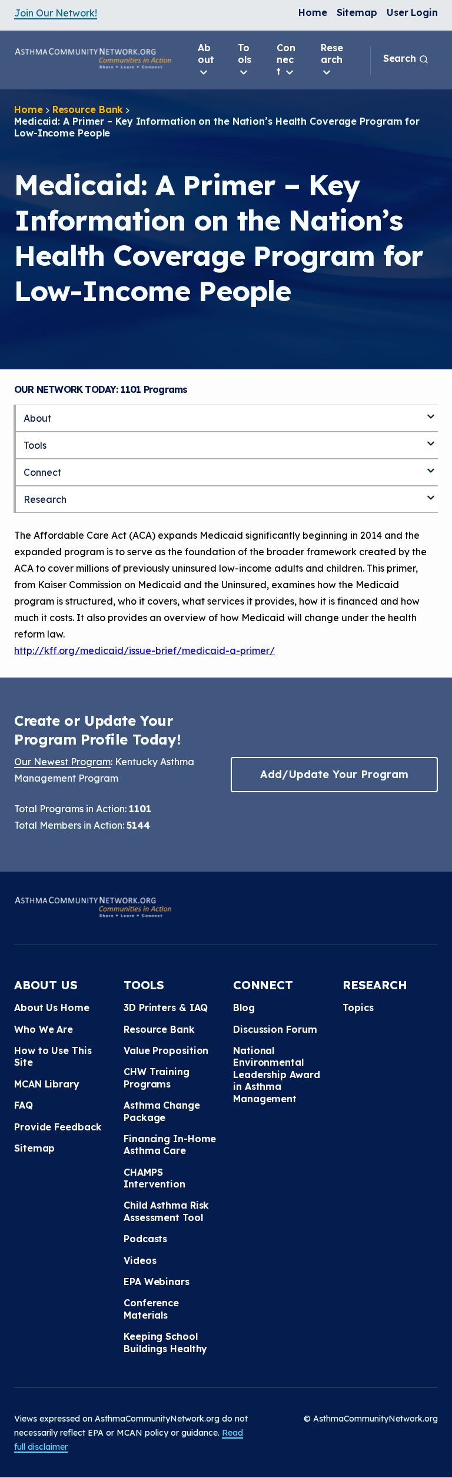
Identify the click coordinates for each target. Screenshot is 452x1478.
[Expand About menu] (431, 412)
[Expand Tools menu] (431, 439)
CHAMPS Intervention (154, 1178)
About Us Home (51, 1007)
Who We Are (43, 1029)
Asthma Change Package (162, 1111)
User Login (412, 12)
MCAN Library (46, 1084)
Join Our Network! (55, 13)
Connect (286, 59)
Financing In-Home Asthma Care (170, 1144)
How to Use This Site (53, 1056)
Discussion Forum (275, 1029)
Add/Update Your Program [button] (334, 774)
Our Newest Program (62, 762)
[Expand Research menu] (431, 493)
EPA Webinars (157, 1281)
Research (332, 53)
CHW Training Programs (157, 1077)
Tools (244, 53)
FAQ (23, 1105)
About (206, 53)
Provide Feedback (57, 1127)
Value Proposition (166, 1050)
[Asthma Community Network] (93, 58)
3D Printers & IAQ (166, 1007)
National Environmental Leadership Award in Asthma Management (276, 1075)
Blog (244, 1007)
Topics (358, 1007)
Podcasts (145, 1239)
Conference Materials (151, 1308)
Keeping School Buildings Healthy (165, 1342)
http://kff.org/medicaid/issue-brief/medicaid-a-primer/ (144, 650)
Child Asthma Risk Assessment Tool (166, 1211)
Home (312, 12)
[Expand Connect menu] (431, 466)
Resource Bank (88, 109)
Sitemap (357, 12)
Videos (140, 1260)
